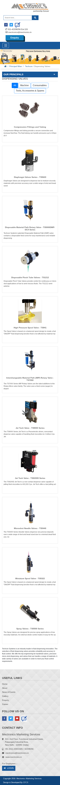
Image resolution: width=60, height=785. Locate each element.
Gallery (5, 696)
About (4, 688)
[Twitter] (11, 24)
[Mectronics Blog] (16, 24)
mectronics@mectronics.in (20, 32)
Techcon (29, 66)
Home (4, 684)
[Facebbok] (6, 24)
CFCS (25, 782)
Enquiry (14, 38)
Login (10, 768)
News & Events (8, 692)
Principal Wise (15, 66)
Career (5, 704)
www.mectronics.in (13, 757)
